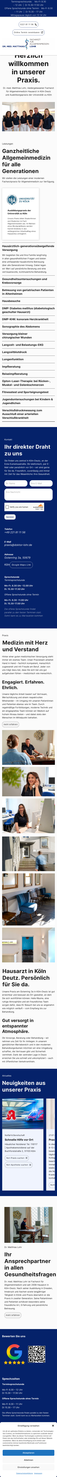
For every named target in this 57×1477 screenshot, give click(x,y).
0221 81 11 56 (27, 24)
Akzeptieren (28, 1453)
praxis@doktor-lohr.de (18, 545)
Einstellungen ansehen (28, 1467)
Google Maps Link (21, 564)
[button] (53, 1425)
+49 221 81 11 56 (14, 532)
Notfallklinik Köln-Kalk (29, 1185)
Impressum (38, 1473)
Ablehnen (28, 1460)
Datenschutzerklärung (24, 1473)
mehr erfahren (11, 724)
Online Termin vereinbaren (27, 32)
